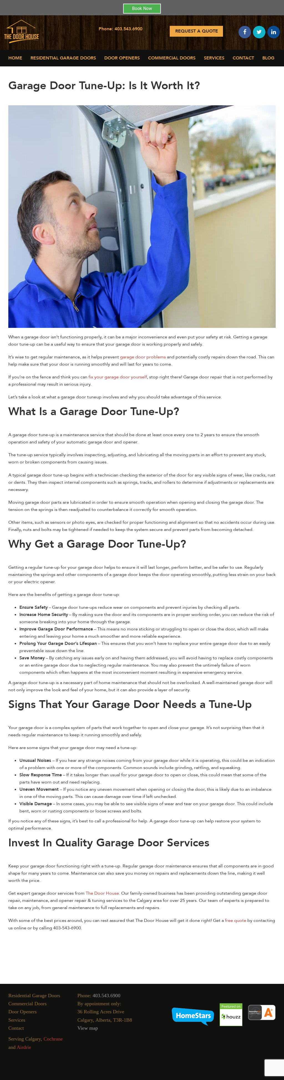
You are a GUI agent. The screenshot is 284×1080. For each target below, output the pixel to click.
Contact (243, 58)
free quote (235, 920)
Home (15, 58)
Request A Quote (196, 31)
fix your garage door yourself (117, 377)
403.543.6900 (128, 29)
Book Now (142, 8)
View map (87, 1028)
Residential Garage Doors (63, 58)
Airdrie (24, 1047)
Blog (268, 58)
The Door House (102, 893)
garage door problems (143, 357)
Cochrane (53, 1039)
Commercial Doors (27, 1003)
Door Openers (122, 58)
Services (214, 58)
